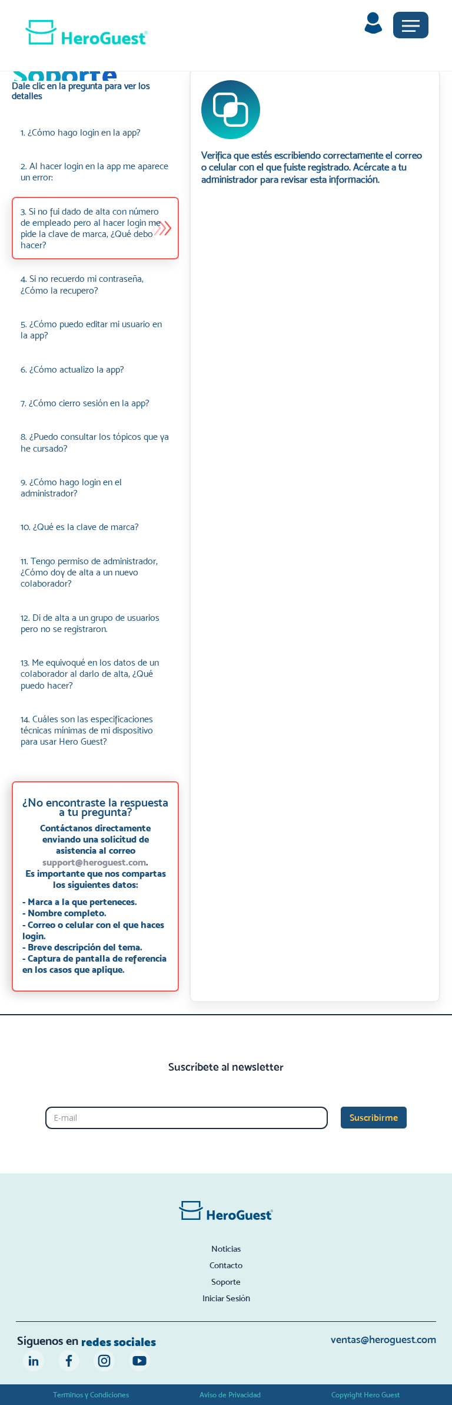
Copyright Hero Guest (365, 1394)
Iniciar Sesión (226, 1298)
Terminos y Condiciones (91, 1394)
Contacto (226, 1265)
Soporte (226, 1281)
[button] (410, 25)
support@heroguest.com (94, 862)
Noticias (226, 1248)
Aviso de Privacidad (230, 1394)
